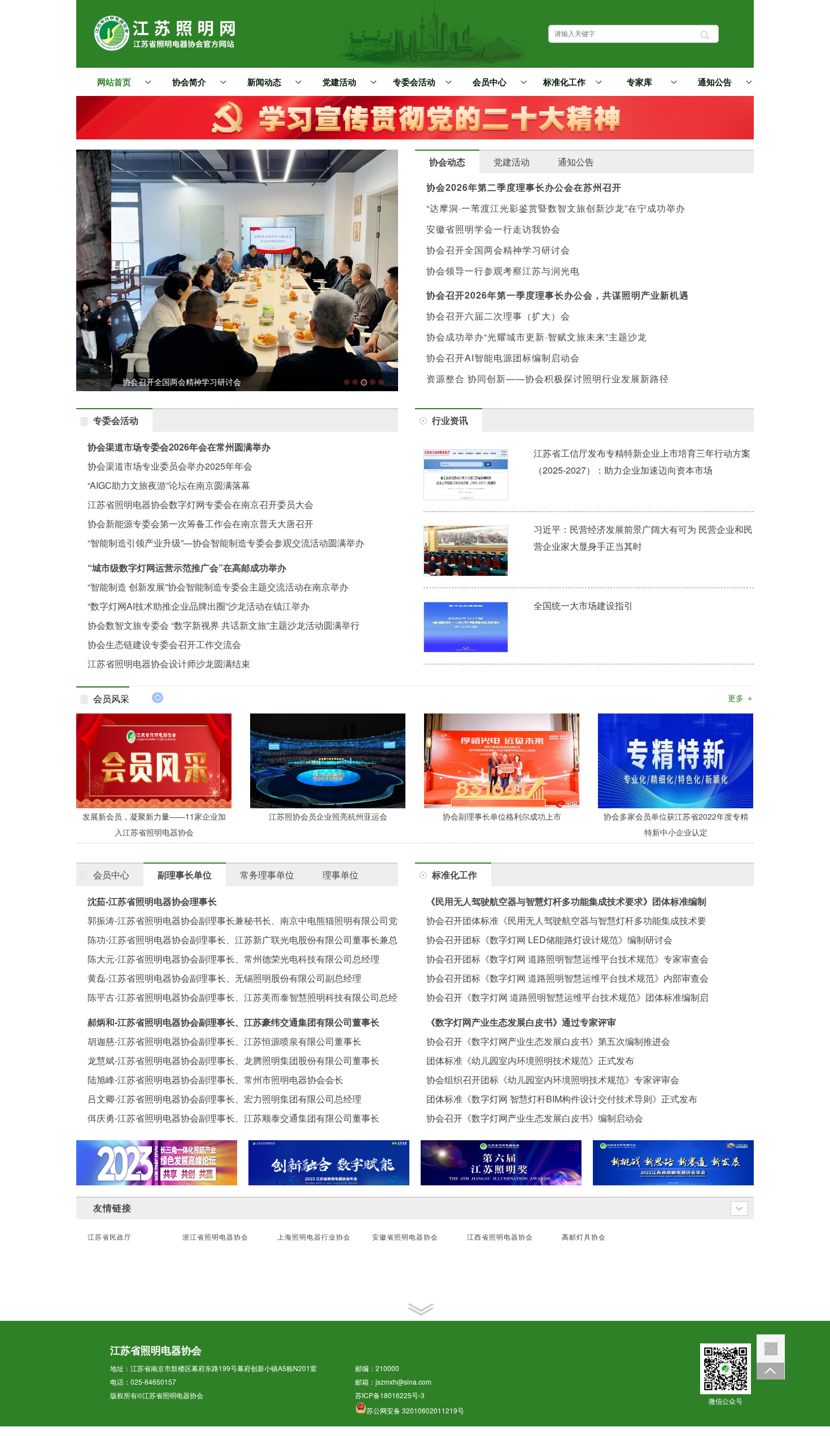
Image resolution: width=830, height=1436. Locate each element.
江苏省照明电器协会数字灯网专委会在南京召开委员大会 (200, 504)
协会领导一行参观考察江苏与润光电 (503, 270)
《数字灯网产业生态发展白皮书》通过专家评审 (521, 1021)
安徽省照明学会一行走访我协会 (493, 228)
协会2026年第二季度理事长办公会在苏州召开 (524, 187)
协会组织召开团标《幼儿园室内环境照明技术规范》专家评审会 (552, 1079)
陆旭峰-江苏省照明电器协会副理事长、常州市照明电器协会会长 (215, 1079)
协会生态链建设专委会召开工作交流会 (164, 644)
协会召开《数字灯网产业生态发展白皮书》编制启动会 (534, 1117)
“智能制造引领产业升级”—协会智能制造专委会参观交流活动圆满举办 (226, 542)
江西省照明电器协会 (500, 1237)
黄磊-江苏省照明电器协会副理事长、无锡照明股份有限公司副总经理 (224, 977)
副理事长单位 (185, 874)
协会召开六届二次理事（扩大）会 (498, 315)
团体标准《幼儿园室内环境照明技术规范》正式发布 (530, 1060)
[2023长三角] (156, 1162)
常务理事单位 (267, 874)
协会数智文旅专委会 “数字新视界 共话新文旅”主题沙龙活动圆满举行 (224, 625)
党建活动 (339, 82)
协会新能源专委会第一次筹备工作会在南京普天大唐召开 (200, 523)
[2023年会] (328, 1162)
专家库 (639, 82)
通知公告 (715, 82)
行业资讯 (450, 420)
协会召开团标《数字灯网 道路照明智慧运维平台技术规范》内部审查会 (567, 977)
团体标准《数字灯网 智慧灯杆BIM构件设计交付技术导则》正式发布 (561, 1098)
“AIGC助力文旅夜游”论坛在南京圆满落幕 (169, 485)
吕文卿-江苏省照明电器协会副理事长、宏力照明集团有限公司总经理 (224, 1098)
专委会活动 (414, 82)
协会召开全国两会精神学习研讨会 (498, 249)
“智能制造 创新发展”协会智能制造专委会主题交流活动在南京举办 (218, 586)
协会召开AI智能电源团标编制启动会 (503, 357)
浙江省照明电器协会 (215, 1237)
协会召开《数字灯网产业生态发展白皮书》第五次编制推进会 (548, 1041)
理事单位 (340, 874)
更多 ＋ (741, 697)
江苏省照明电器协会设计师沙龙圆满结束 (169, 663)
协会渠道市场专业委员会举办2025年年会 (170, 465)
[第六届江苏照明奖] (501, 1162)
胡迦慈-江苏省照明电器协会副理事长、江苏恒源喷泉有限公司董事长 (224, 1041)
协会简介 (189, 82)
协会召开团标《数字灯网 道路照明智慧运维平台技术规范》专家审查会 (567, 958)
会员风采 (111, 698)
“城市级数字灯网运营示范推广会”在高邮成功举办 (187, 567)
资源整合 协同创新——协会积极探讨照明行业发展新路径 (547, 378)
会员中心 (489, 82)
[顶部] (771, 1371)
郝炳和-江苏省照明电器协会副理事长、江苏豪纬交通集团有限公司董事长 (233, 1021)
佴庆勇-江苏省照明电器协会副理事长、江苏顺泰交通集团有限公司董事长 (233, 1117)
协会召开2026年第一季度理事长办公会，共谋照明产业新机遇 (557, 294)
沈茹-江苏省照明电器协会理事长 (152, 901)
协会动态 (447, 161)
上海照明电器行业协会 (314, 1237)
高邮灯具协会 (584, 1237)
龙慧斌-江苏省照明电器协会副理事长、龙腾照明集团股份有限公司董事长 (233, 1060)
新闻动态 (264, 82)
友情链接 (112, 1208)
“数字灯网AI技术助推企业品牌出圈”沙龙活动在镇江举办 (198, 605)
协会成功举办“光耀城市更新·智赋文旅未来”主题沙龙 (536, 336)
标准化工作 (564, 82)
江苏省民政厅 (110, 1237)
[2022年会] (673, 1162)
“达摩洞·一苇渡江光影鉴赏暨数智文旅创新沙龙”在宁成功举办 (555, 208)
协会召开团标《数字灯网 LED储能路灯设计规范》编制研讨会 (549, 939)
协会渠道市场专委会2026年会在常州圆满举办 (179, 446)
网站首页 (114, 82)
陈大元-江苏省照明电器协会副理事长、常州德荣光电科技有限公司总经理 (233, 958)
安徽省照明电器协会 (405, 1237)
